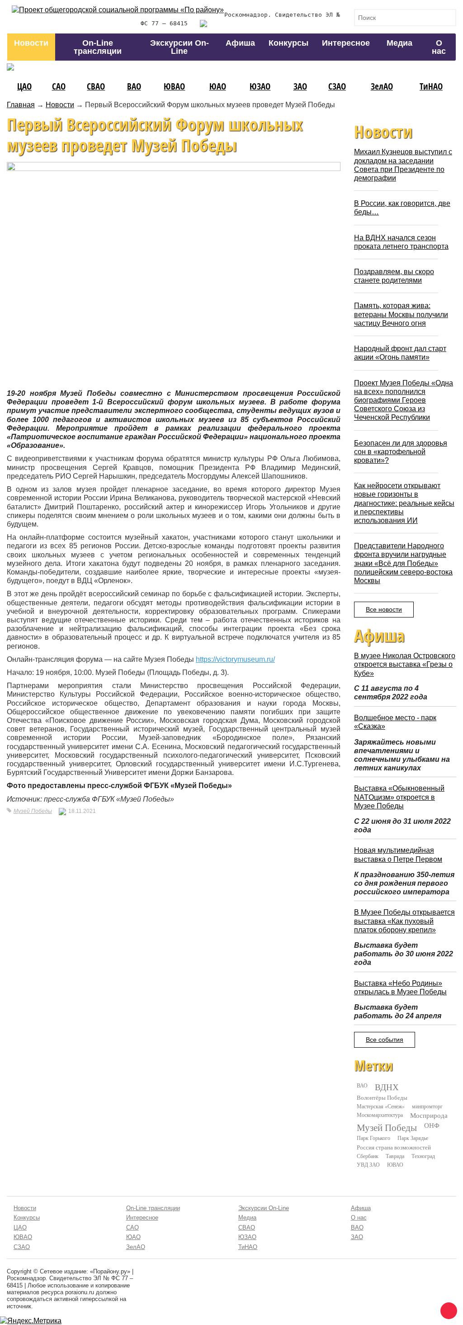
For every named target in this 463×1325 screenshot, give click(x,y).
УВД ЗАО (368, 1164)
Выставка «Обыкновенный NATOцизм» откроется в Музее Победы (399, 796)
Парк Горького (373, 1137)
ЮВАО (174, 86)
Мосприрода (429, 1115)
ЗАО (300, 86)
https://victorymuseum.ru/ (235, 659)
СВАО (96, 86)
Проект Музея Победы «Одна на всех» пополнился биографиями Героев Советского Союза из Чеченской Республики (403, 400)
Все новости (384, 609)
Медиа (399, 42)
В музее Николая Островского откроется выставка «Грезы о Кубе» (404, 664)
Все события (384, 1039)
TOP (447, 1309)
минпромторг (427, 1106)
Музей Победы (33, 811)
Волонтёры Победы (382, 1097)
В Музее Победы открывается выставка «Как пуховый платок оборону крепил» (404, 920)
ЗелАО (382, 86)
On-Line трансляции (98, 47)
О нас (439, 47)
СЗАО (337, 86)
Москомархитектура (380, 1114)
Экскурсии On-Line (179, 47)
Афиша (240, 42)
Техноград (423, 1155)
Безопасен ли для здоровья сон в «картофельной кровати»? (400, 451)
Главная (21, 105)
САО (59, 86)
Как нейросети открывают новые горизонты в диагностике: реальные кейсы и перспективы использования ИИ (404, 503)
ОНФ (431, 1125)
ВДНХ (387, 1087)
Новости (31, 42)
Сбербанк (367, 1155)
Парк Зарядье (412, 1137)
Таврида (395, 1155)
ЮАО (217, 86)
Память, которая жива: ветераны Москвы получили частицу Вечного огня (401, 314)
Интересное (346, 42)
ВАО (134, 86)
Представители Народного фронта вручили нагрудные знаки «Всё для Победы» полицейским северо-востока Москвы (403, 563)
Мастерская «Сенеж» (381, 1106)
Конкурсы (288, 42)
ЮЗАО (260, 86)
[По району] (118, 10)
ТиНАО (431, 86)
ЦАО (24, 86)
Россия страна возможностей (394, 1147)
